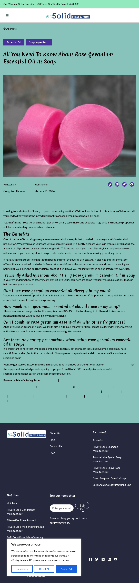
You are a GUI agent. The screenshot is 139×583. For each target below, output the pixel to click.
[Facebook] (90, 559)
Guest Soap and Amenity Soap (109, 478)
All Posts (11, 28)
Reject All (44, 568)
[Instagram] (103, 559)
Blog (52, 439)
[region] (44, 557)
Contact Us (56, 446)
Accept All (66, 568)
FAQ (52, 452)
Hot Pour (12, 503)
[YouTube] (115, 559)
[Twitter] (96, 559)
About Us (55, 433)
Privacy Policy (62, 522)
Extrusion (98, 440)
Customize (22, 568)
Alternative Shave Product (21, 520)
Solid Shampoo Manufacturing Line (112, 484)
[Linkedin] (109, 559)
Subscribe (82, 506)
